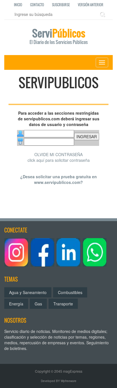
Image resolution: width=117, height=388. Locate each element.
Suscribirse (61, 4)
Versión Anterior (90, 4)
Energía (16, 304)
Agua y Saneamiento (28, 292)
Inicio (18, 4)
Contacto (37, 4)
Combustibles (70, 292)
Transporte (63, 304)
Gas (38, 304)
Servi (59, 36)
